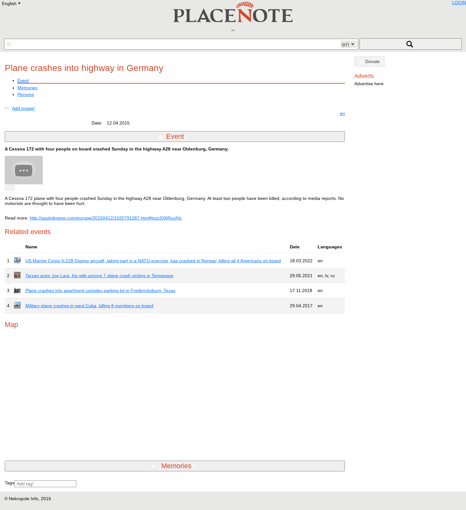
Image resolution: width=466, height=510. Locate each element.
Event (23, 80)
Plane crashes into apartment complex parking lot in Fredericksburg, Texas (100, 290)
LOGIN (459, 2)
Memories (27, 87)
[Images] (8, 108)
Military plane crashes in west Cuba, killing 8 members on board (89, 305)
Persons (25, 94)
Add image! (23, 108)
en (342, 113)
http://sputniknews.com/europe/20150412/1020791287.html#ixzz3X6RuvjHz (106, 217)
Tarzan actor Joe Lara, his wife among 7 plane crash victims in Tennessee (99, 275)
